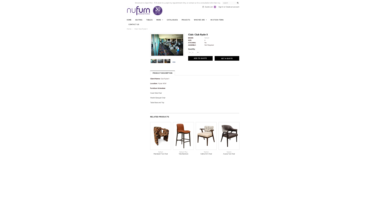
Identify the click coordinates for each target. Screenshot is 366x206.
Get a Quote (227, 58)
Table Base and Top (157, 102)
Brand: (191, 38)
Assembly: (192, 45)
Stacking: (192, 43)
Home (129, 29)
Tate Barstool (183, 154)
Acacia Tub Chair (229, 154)
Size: (190, 40)
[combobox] (230, 3)
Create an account (232, 7)
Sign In (221, 7)
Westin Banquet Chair (157, 98)
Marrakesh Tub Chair (161, 154)
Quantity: (191, 49)
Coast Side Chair (156, 93)
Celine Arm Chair (206, 154)
